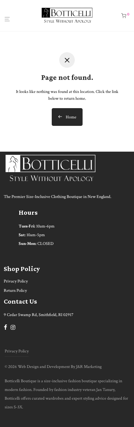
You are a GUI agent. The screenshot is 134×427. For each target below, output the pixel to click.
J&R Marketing (89, 367)
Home (70, 117)
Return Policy (15, 290)
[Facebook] (5, 327)
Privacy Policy (16, 281)
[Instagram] (13, 327)
